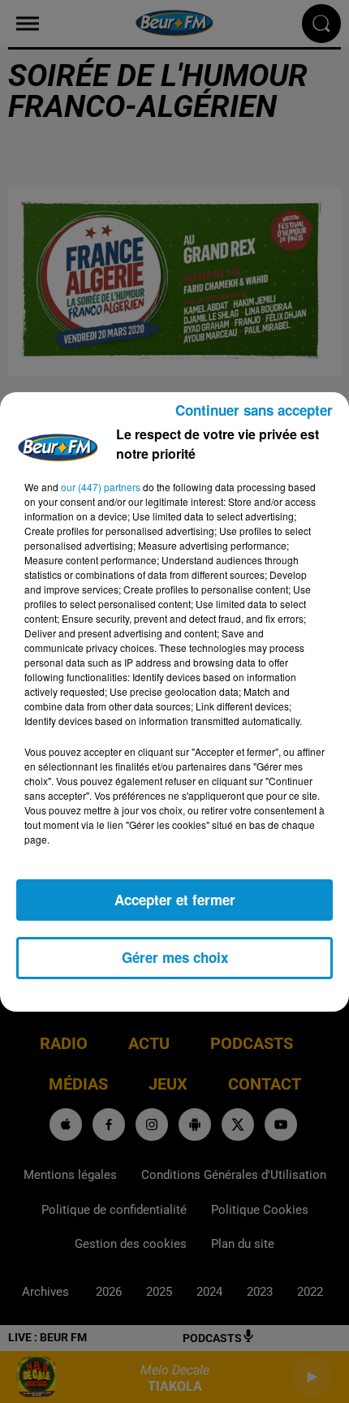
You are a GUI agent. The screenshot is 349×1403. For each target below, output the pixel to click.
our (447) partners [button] (100, 487)
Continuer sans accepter (254, 410)
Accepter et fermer (174, 899)
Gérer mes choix (175, 957)
